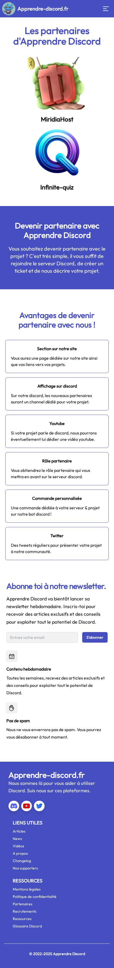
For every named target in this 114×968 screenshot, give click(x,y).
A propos (20, 853)
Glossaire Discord (27, 926)
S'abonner (94, 637)
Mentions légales (27, 889)
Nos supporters (25, 868)
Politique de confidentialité (34, 896)
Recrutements (24, 911)
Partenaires (22, 904)
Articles (19, 831)
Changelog (22, 860)
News (17, 838)
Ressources (22, 918)
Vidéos (18, 846)
